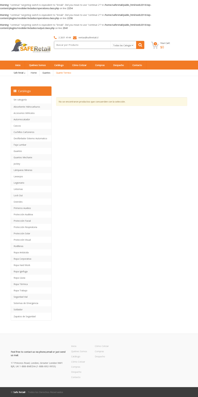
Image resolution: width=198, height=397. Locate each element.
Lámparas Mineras (23, 170)
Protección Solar (22, 233)
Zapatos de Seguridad (25, 316)
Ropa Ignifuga (21, 271)
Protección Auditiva (23, 214)
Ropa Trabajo (20, 290)
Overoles (18, 201)
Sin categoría (20, 99)
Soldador (18, 309)
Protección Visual (22, 239)
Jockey (17, 163)
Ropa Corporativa (22, 258)
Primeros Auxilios (22, 208)
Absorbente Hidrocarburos (27, 106)
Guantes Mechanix (23, 157)
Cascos (17, 125)
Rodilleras (18, 246)
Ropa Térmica (21, 284)
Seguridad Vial (21, 296)
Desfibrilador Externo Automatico (30, 138)
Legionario (19, 182)
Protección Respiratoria (25, 227)
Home (34, 72)
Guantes (46, 72)
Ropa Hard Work (22, 265)
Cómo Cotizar (79, 65)
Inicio (18, 65)
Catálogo (59, 65)
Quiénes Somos (37, 65)
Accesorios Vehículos (24, 113)
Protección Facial (22, 220)
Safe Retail (19, 72)
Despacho (118, 65)
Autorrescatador (22, 119)
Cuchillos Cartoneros (24, 132)
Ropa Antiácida (21, 252)
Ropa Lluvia (19, 277)
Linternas (18, 189)
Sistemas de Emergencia (26, 303)
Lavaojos (18, 176)
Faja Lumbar (20, 144)
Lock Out (18, 195)
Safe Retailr (19, 392)
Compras (100, 65)
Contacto (137, 65)
